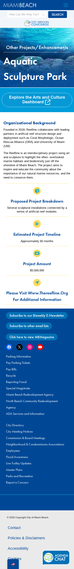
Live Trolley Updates (18, 463)
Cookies (14, 559)
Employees (13, 451)
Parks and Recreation (19, 476)
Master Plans (14, 470)
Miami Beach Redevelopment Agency (30, 394)
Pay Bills (11, 369)
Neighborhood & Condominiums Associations (35, 444)
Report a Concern (17, 482)
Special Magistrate (18, 388)
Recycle (11, 376)
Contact (14, 528)
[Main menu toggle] (66, 5)
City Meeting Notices (19, 431)
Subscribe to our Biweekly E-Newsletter (36, 315)
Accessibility (18, 548)
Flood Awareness (17, 457)
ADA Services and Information (25, 414)
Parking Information (18, 356)
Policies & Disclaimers (26, 538)
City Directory (15, 425)
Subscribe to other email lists (29, 326)
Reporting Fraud (16, 382)
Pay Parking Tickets (18, 363)
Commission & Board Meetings (25, 438)
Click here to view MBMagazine (31, 337)
